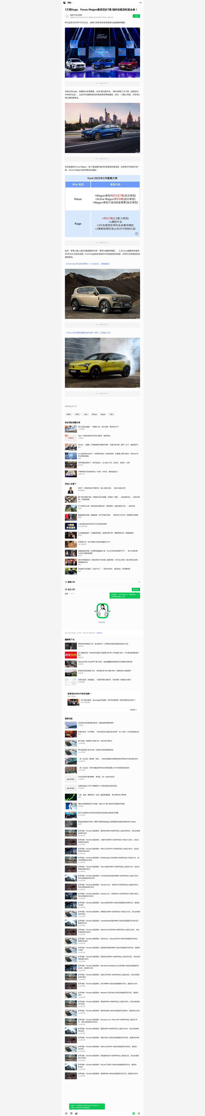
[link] (71, 1113)
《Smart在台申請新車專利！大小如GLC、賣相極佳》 (88, 264)
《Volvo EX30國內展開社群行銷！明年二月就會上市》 (88, 333)
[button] (66, 1113)
